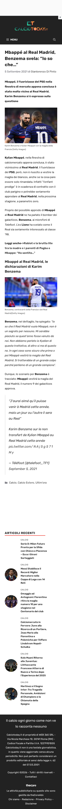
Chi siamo (14, 799)
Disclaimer (31, 803)
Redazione (28, 799)
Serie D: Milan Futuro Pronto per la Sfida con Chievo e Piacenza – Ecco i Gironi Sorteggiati (34, 550)
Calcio (13, 482)
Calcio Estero (26, 482)
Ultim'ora (41, 482)
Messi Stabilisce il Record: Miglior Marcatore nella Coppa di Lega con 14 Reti (33, 575)
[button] (54, 39)
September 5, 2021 (23, 469)
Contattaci (31, 776)
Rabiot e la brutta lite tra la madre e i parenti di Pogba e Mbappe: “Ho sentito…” (29, 248)
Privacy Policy (44, 799)
